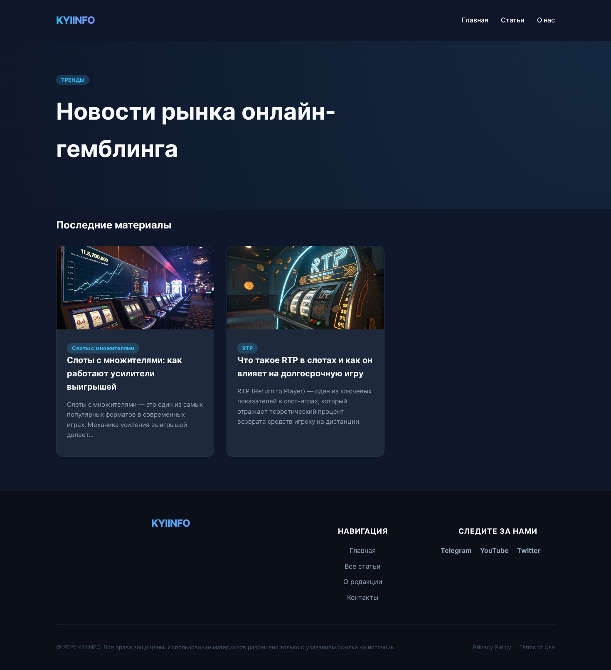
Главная (475, 20)
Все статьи (363, 566)
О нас (546, 20)
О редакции (362, 581)
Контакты (362, 597)
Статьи (513, 20)
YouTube (494, 550)
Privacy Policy (492, 647)
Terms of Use (537, 647)
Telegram (456, 550)
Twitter (529, 550)
